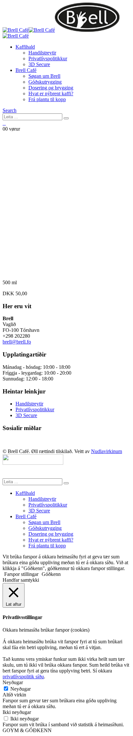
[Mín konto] (4, 123)
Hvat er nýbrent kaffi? (50, 93)
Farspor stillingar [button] (21, 574)
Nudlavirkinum (106, 451)
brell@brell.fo (17, 342)
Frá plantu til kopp (47, 99)
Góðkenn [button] (51, 574)
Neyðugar (20, 689)
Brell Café (25, 70)
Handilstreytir (42, 52)
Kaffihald (25, 47)
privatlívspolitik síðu (23, 676)
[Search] (66, 118)
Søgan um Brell (44, 76)
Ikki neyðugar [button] (17, 712)
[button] (9, 110)
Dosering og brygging (50, 87)
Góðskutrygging (45, 82)
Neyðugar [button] (13, 682)
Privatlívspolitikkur (47, 58)
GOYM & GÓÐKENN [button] (27, 730)
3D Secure (39, 64)
